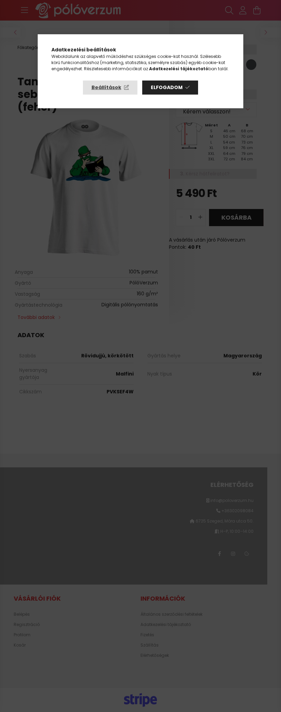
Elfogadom (167, 87)
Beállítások (106, 87)
